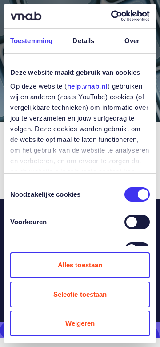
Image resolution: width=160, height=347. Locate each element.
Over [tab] (132, 40)
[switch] (137, 222)
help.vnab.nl (87, 86)
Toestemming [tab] (31, 40)
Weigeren (80, 323)
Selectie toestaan (80, 294)
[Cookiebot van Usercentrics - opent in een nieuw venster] (113, 16)
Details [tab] (83, 40)
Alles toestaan (80, 265)
